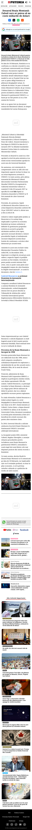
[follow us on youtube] (7, 530)
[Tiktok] (16, 824)
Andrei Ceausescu (23, 24)
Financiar (28, 6)
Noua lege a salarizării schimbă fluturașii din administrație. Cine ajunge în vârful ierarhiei (14, 700)
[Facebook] (7, 824)
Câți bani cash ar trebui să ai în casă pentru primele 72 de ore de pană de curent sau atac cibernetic (15, 804)
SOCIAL (4, 670)
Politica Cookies (19, 812)
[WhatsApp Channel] (24, 824)
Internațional (7, 618)
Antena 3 (18, 272)
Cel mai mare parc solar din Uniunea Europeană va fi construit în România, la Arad (20, 542)
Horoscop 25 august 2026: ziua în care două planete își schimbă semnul (15, 725)
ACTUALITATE (12, 6)
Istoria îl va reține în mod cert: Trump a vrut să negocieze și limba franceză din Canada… (16, 750)
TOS (9, 812)
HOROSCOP (5, 722)
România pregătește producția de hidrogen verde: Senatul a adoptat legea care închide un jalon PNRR (21, 576)
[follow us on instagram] (15, 530)
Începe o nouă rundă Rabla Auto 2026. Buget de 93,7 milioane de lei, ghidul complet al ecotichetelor (20, 553)
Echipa (21, 821)
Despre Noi (26, 816)
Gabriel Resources (9, 276)
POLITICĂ (20, 6)
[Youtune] (20, 824)
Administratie (7, 696)
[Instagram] (11, 824)
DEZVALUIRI (4, 6)
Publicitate (12, 821)
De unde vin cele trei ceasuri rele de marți (15, 649)
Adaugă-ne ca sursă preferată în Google (18, 29)
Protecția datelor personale (10, 816)
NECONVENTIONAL (7, 646)
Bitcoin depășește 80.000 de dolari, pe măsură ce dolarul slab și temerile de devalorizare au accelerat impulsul (20, 566)
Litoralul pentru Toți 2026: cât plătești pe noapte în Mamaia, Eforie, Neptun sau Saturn (16, 674)
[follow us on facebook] (24, 530)
